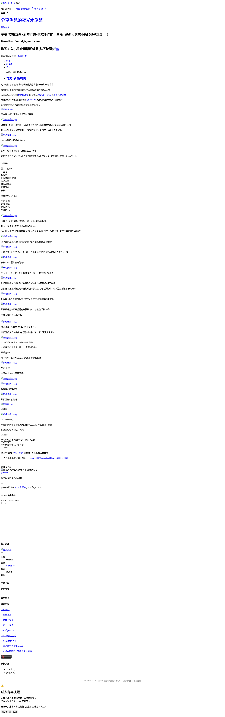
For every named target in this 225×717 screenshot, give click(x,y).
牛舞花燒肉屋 (60, 95)
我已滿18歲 (6, 712)
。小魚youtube (7, 630)
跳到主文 (5, 27)
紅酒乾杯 (31, 100)
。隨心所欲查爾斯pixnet (12, 646)
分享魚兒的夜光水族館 (22, 20)
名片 (8, 67)
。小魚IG (5, 609)
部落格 (9, 64)
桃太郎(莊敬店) (44, 95)
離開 (15, 712)
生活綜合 (22, 56)
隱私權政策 (127, 681)
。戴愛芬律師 (7, 620)
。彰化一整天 (7, 625)
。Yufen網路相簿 (8, 641)
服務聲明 (137, 681)
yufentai (4, 473)
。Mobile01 (6, 615)
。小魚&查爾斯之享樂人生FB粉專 (16, 651)
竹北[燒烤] (19, 453)
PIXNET (93, 681)
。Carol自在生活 (8, 636)
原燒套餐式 (23, 95)
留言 (24, 487)
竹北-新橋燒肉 (16, 78)
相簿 (8, 61)
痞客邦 (18, 487)
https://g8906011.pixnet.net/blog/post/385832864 (47, 458)
